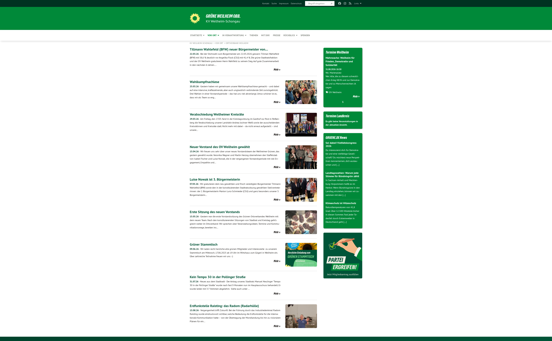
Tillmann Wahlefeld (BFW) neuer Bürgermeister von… (229, 49)
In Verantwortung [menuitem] (233, 35)
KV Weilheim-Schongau (201, 43)
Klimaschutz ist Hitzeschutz (341, 203)
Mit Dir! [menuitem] (265, 35)
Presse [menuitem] (276, 35)
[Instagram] (345, 3)
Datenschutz (296, 3)
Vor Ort (219, 43)
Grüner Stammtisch (203, 244)
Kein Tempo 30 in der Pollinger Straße (218, 277)
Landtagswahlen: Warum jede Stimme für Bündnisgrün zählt (342, 174)
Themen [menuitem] (254, 35)
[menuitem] (265, 3)
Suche (274, 3)
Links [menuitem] (356, 3)
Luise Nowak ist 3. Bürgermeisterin (215, 179)
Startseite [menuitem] (196, 35)
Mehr (276, 69)
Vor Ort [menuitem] (212, 35)
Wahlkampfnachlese (204, 82)
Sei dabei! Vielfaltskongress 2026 (341, 144)
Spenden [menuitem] (305, 35)
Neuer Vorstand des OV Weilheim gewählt (220, 147)
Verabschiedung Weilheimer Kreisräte (217, 114)
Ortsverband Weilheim (237, 43)
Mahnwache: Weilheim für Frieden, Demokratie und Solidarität (340, 61)
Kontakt (265, 3)
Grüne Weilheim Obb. (223, 16)
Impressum (284, 3)
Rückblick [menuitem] (289, 35)
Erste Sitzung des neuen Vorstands (215, 212)
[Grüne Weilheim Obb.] (195, 18)
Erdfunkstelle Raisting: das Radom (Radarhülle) (224, 306)
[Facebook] (340, 3)
